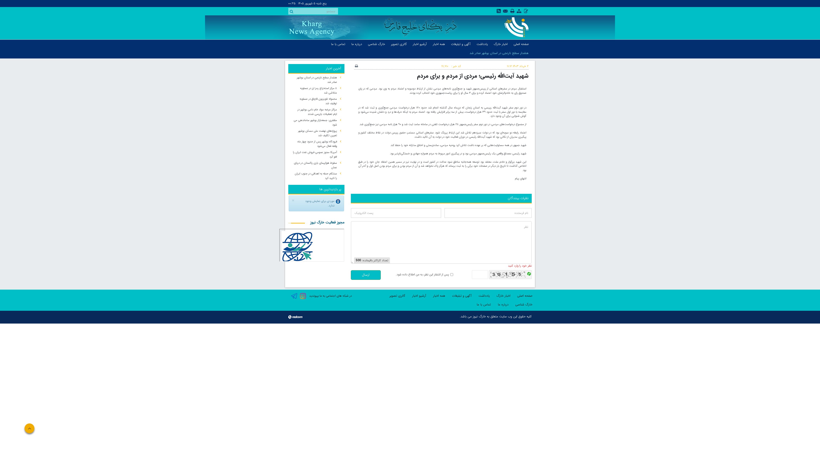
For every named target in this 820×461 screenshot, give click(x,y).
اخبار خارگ (503, 295)
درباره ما (503, 304)
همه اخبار (439, 295)
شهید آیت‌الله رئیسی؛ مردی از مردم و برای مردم (473, 75)
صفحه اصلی (524, 295)
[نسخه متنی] (356, 66)
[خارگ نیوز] (514, 27)
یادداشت (484, 295)
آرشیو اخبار (419, 295)
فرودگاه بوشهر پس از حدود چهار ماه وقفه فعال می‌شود (317, 143)
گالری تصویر (397, 295)
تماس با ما (484, 304)
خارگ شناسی (523, 304)
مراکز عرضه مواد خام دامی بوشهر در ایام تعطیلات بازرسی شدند (317, 111)
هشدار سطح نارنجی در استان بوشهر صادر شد (499, 53)
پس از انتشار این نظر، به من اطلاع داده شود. (422, 274)
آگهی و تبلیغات (462, 295)
